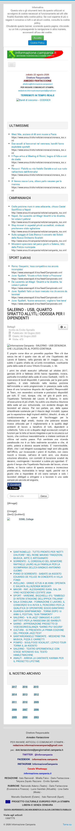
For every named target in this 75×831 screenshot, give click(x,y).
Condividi (14, 484)
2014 (14, 694)
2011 (14, 702)
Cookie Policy (37, 42)
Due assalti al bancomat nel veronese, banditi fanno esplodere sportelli (38, 145)
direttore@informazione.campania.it (37, 84)
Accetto (38, 37)
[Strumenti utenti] (63, 327)
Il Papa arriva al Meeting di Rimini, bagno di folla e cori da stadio (39, 157)
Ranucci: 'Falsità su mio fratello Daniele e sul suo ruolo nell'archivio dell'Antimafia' (39, 170)
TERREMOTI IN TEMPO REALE (37, 95)
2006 (36, 709)
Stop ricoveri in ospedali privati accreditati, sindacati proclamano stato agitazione (38, 226)
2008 (14, 709)
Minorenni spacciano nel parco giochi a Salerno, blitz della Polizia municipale (38, 245)
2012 (36, 694)
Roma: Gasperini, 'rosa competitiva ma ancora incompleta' (35, 267)
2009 (36, 702)
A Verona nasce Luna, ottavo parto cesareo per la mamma (37, 182)
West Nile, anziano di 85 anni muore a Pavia (34, 134)
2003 (36, 717)
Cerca (44, 496)
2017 (14, 686)
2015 (35, 686)
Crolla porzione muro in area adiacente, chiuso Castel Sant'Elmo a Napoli (38, 208)
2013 (24, 694)
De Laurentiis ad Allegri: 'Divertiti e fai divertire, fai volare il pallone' (37, 283)
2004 (24, 717)
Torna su (67, 824)
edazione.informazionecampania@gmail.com (37, 90)
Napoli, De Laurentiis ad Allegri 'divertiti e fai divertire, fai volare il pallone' (38, 217)
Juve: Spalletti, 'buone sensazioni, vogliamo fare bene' (39, 300)
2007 (24, 709)
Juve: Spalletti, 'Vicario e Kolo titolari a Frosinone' (37, 275)
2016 (24, 686)
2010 (24, 702)
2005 (14, 717)
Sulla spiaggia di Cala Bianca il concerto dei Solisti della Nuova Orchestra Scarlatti (37, 236)
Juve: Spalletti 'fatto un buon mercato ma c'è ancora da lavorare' (39, 292)
